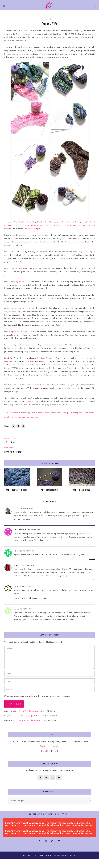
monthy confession (58, 412)
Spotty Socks (16, 344)
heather (17, 565)
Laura (16, 609)
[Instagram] (52, 777)
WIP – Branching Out (49, 489)
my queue (32, 401)
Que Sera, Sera (37, 384)
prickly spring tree (74, 412)
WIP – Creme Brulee (81, 489)
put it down (29, 361)
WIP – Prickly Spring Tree (57, 225)
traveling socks (10, 417)
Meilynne (18, 551)
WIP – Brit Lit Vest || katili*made (26, 711)
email (44, 751)
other (54, 751)
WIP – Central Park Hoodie (17, 489)
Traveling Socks (17, 281)
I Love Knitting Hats (12, 451)
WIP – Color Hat (28, 221)
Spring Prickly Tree (19, 331)
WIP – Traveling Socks (70, 221)
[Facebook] (40, 777)
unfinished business (26, 417)
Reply (92, 523)
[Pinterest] (46, 777)
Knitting (49, 19)
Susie (16, 586)
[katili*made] (49, 4)
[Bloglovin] (58, 777)
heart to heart (43, 412)
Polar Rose (10, 442)
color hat (14, 412)
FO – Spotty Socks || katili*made (26, 720)
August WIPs (12, 221)
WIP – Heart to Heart (48, 221)
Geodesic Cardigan (32, 228)
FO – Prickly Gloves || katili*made (27, 715)
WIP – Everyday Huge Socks (29, 225)
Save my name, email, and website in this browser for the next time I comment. (39, 696)
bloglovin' (55, 746)
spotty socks (89, 412)
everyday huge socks (28, 412)
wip (36, 417)
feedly (43, 746)
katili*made (45, 855)
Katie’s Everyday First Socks (22, 308)
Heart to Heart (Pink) (19, 268)
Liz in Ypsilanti (20, 530)
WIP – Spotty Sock (81, 225)
